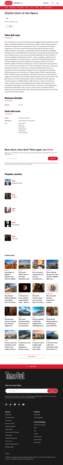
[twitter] (19, 404)
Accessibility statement (11, 438)
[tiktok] (10, 404)
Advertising (37, 414)
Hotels (31, 7)
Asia (35, 431)
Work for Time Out (10, 423)
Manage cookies (9, 447)
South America (37, 439)
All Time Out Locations (39, 425)
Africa (35, 428)
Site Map (7, 453)
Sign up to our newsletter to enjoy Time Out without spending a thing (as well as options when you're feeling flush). (31, 153)
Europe (36, 433)
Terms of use (8, 441)
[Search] (53, 3)
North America (37, 436)
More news (31, 356)
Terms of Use (30, 163)
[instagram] (6, 404)
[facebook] (15, 404)
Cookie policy (8, 435)
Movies (36, 7)
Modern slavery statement (12, 444)
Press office (8, 414)
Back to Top (33, 366)
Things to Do (13, 7)
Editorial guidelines (10, 426)
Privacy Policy (38, 163)
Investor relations (9, 417)
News (6, 7)
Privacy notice (8, 429)
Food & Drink (20, 7)
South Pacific (37, 442)
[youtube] (23, 404)
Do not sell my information (12, 432)
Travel (26, 7)
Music (41, 7)
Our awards (8, 420)
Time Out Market (48, 7)
